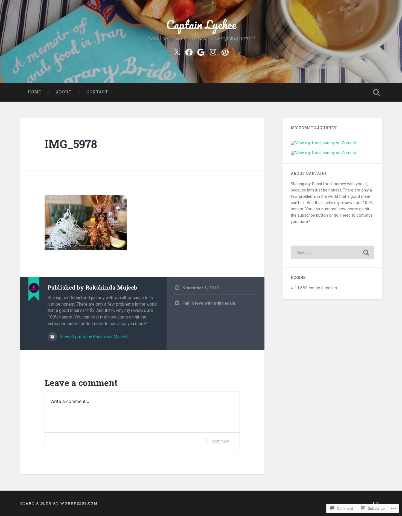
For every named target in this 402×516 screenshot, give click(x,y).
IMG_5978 (71, 144)
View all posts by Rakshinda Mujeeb (93, 336)
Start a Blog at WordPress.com (59, 503)
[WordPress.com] (225, 51)
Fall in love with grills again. (209, 303)
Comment (220, 441)
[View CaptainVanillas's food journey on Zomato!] (324, 142)
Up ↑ (377, 503)
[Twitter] (177, 51)
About (64, 92)
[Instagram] (213, 51)
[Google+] (201, 51)
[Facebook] (189, 51)
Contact (97, 92)
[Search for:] (332, 252)
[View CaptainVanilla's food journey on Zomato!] (324, 152)
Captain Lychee (201, 24)
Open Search (376, 92)
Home (34, 92)
